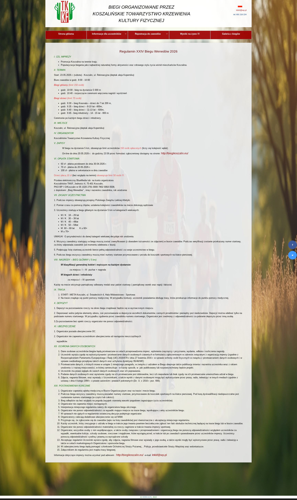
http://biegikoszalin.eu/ (174, 153)
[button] (232, 6)
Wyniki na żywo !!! (190, 34)
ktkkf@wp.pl (159, 455)
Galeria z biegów (231, 34)
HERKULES (147, 497)
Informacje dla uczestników (106, 34)
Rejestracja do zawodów (148, 34)
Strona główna (66, 34)
